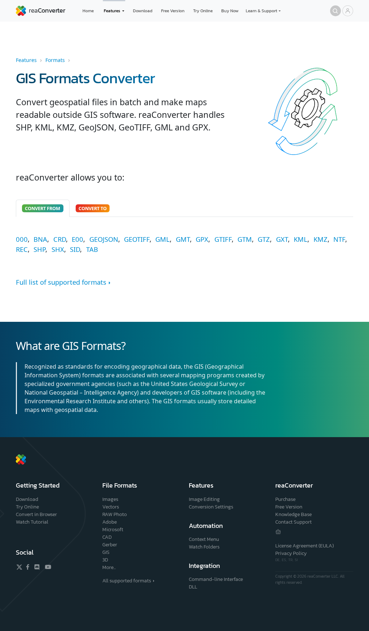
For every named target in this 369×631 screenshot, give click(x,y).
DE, (278, 560)
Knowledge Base (293, 514)
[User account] (347, 10)
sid (75, 249)
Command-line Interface (216, 579)
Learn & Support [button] (261, 11)
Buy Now (230, 11)
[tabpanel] (184, 244)
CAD (107, 537)
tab (92, 249)
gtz (264, 239)
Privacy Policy (291, 553)
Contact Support (293, 522)
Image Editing (204, 499)
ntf (339, 239)
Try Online (203, 11)
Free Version (172, 11)
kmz (321, 239)
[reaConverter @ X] (19, 567)
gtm (244, 239)
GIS (106, 552)
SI (296, 560)
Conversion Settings (211, 507)
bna (40, 239)
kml (300, 239)
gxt (282, 239)
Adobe (109, 522)
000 (22, 239)
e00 (77, 239)
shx (58, 249)
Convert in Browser (36, 514)
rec (22, 249)
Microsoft (112, 529)
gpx (202, 239)
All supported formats (126, 581)
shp (39, 249)
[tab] (43, 208)
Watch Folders (204, 547)
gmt (183, 239)
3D (105, 560)
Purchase (285, 499)
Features (26, 60)
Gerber (109, 544)
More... (109, 567)
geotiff (137, 239)
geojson (103, 239)
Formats (55, 60)
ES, (285, 560)
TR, (291, 560)
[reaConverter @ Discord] (37, 566)
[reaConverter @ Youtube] (47, 566)
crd (59, 239)
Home (88, 11)
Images (110, 499)
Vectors (110, 507)
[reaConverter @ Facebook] (28, 566)
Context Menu (204, 539)
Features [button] (112, 11)
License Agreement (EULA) (304, 546)
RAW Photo (114, 514)
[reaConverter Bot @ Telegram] (278, 531)
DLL (193, 587)
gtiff (223, 239)
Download (142, 11)
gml (162, 239)
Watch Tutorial (32, 522)
